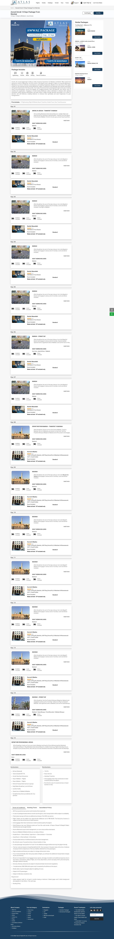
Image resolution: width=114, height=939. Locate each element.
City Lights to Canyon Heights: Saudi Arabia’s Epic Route (80, 917)
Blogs (13, 919)
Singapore (46, 910)
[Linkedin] (91, 910)
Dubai (45, 917)
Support (76, 3)
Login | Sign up (87, 3)
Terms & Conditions (16, 911)
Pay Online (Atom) (16, 926)
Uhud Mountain (50, 712)
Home (12, 8)
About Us (14, 909)
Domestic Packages (64, 910)
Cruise (29, 913)
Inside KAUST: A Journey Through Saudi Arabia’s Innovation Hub (80, 922)
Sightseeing (15, 75)
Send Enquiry (87, 13)
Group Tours (30, 910)
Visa (62, 3)
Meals (27, 75)
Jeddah (45, 913)
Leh (44, 911)
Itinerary (32, 75)
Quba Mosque (41, 712)
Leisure (29, 911)
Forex (67, 3)
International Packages (65, 911)
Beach (29, 917)
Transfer (22, 75)
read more (67, 120)
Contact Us (14, 917)
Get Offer (98, 13)
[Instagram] (97, 910)
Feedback (14, 928)
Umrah (57, 3)
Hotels (44, 3)
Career (13, 920)
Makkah (34, 125)
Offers (13, 915)
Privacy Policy (15, 913)
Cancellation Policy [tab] (45, 807)
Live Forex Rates (97, 3)
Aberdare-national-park (49, 915)
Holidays (50, 3)
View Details (97, 37)
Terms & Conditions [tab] (19, 807)
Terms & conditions (41, 75)
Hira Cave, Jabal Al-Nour (38, 351)
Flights (38, 3)
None (13, 757)
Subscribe (96, 918)
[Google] (94, 910)
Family (29, 915)
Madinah (34, 441)
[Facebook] (100, 910)
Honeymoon (30, 919)
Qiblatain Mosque (59, 712)
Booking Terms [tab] (32, 807)
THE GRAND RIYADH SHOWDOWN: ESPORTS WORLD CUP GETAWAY (79, 911)
